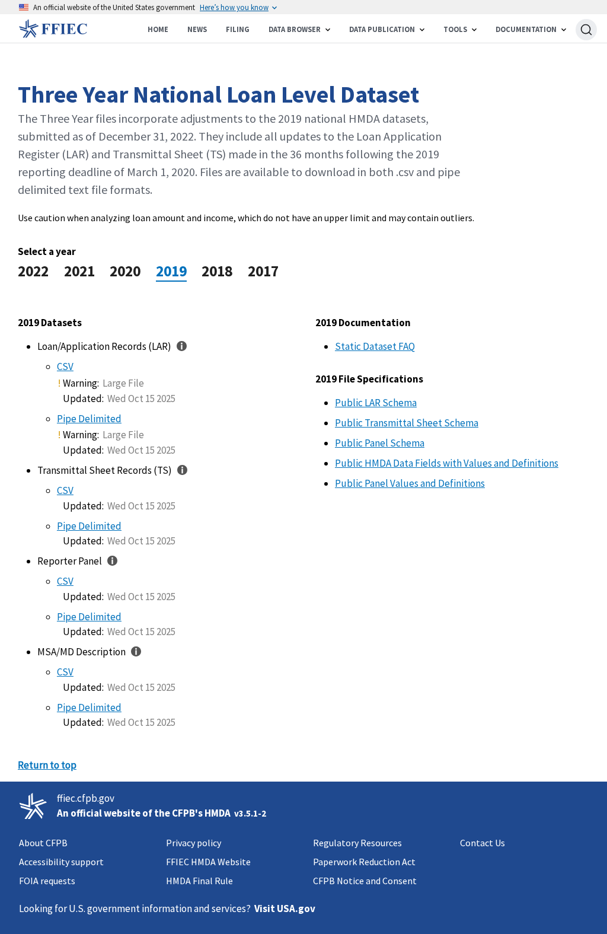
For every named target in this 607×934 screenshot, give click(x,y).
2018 (217, 271)
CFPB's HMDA (201, 813)
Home (158, 29)
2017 (263, 271)
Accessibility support (61, 862)
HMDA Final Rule (199, 881)
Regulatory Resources (357, 843)
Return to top (47, 765)
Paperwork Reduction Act (364, 862)
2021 (79, 271)
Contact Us (482, 843)
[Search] (586, 29)
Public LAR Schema (376, 402)
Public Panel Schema (379, 443)
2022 (33, 271)
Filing (238, 29)
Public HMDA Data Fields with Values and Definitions (446, 463)
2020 (125, 271)
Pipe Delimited (89, 418)
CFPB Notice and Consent (365, 881)
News (197, 29)
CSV (65, 366)
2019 (171, 271)
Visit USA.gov (284, 908)
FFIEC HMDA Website (208, 862)
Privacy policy (193, 843)
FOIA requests (47, 881)
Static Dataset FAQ (375, 346)
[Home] (56, 28)
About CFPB (43, 843)
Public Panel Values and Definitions (410, 483)
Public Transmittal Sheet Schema (406, 422)
